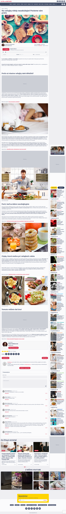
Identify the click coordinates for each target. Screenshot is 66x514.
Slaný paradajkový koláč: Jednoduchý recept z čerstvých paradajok (60, 250)
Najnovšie (61, 187)
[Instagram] (61, 1)
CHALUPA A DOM (60, 372)
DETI (58, 314)
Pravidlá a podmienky (31, 505)
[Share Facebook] (6, 354)
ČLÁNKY (58, 274)
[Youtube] (59, 1)
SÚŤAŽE (53, 4)
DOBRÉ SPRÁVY (60, 293)
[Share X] (11, 354)
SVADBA (50, 4)
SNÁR (40, 4)
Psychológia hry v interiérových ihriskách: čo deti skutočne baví (60, 317)
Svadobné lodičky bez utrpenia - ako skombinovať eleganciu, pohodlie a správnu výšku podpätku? (60, 205)
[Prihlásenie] (62, 4)
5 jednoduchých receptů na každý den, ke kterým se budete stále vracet (60, 268)
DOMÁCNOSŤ (59, 332)
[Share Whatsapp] (9, 354)
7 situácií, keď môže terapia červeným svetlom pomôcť (60, 223)
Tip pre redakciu (52, 505)
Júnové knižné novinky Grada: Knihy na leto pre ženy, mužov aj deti (60, 422)
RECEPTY (25, 4)
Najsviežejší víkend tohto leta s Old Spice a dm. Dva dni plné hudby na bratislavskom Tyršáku (60, 193)
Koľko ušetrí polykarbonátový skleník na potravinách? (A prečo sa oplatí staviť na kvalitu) (60, 326)
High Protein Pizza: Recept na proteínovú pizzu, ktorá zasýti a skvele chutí (60, 241)
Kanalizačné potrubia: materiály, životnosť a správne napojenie (59, 377)
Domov (3, 8)
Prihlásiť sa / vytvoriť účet (24, 368)
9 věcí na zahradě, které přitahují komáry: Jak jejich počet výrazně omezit (60, 260)
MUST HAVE (59, 210)
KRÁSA (11, 4)
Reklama (23, 505)
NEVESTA (58, 200)
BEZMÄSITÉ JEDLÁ (60, 399)
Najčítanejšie (54, 187)
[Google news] (37, 508)
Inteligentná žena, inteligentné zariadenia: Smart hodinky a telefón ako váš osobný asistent (60, 286)
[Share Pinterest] (14, 354)
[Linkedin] (64, 1)
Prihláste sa (9, 362)
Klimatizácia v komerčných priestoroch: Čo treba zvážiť (60, 367)
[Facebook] (57, 1)
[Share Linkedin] (16, 354)
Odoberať (45, 500)
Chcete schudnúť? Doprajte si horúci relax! (15, 338)
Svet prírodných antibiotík (14, 101)
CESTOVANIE (46, 4)
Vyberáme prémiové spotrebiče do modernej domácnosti (59, 394)
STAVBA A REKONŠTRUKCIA (60, 355)
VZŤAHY (22, 4)
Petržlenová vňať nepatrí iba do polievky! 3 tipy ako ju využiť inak (20, 221)
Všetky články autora (13, 347)
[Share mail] (19, 354)
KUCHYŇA (59, 391)
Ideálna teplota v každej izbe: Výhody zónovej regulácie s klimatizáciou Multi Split (60, 385)
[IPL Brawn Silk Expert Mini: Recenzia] (57, 485)
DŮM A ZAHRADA (60, 256)
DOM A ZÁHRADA (60, 322)
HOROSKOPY (36, 4)
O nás (12, 505)
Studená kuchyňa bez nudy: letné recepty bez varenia (60, 402)
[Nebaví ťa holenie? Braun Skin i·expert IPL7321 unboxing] (41, 485)
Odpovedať (7, 393)
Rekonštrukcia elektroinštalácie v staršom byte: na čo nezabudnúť (60, 359)
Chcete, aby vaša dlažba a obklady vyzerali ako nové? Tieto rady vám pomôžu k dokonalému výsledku (60, 337)
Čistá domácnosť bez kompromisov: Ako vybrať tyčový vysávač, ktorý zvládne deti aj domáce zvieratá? (60, 413)
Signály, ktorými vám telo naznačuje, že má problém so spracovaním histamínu (60, 232)
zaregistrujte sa (28, 364)
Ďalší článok (45, 358)
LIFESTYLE (18, 4)
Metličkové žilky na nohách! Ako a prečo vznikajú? (19, 274)
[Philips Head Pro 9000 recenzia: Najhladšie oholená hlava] (57, 476)
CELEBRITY (14, 4)
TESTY (32, 4)
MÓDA (42, 4)
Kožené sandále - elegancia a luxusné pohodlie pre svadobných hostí (60, 213)
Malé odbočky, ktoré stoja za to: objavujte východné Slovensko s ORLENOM (60, 298)
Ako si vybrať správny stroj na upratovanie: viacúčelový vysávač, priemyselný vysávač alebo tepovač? (60, 347)
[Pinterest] (62, 1)
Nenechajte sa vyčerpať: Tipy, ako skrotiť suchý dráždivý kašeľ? (60, 277)
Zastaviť (4, 54)
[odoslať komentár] (45, 386)
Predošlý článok (5, 358)
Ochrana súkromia (42, 505)
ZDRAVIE (29, 4)
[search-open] (64, 4)
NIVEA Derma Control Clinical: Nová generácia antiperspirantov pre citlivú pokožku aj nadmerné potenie (60, 307)
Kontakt (17, 505)
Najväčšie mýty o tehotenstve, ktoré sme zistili (16, 149)
